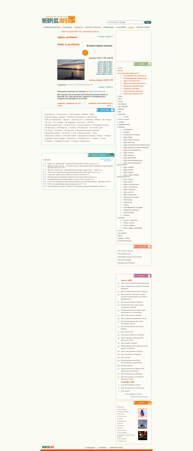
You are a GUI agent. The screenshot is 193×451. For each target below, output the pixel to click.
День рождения (122, 438)
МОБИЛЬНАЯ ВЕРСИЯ (52, 27)
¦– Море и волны (125, 223)
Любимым (89, 119)
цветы (120, 235)
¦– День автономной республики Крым (133, 145)
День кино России (127, 332)
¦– (125, 179)
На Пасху (73, 127)
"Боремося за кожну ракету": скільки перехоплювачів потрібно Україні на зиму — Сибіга (73, 170)
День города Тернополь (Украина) (132, 335)
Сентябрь (138, 394)
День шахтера (125, 357)
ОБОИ (131, 27)
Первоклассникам (84, 133)
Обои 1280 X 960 (104, 72)
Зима (120, 96)
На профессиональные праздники (88, 130)
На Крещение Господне (101, 125)
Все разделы (107, 160)
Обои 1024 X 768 (104, 64)
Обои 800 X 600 (105, 62)
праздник (121, 127)
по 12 (103, 91)
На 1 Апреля (107, 119)
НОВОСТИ (79, 27)
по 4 (93, 91)
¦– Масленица (124, 200)
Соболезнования (122, 432)
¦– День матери (125, 170)
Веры (92, 114)
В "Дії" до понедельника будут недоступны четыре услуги (64, 184)
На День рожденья (84, 125)
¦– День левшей (125, 167)
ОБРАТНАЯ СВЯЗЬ (116, 448)
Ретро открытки (122, 430)
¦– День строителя (126, 189)
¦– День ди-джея (125, 155)
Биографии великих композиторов (130, 257)
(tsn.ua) (97, 163)
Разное (100, 136)
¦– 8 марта (123, 132)
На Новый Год (62, 127)
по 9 (97, 91)
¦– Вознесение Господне (128, 135)
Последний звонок (69, 136)
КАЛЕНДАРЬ (68, 27)
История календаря (124, 260)
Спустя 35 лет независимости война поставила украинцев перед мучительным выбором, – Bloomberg (76, 181)
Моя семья (121, 414)
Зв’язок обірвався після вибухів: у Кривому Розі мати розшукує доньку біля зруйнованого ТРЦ (75, 186)
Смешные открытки (123, 411)
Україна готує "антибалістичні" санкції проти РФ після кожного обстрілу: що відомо (71, 163)
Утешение (48, 141)
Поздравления (122, 421)
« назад (101, 36)
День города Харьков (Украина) (131, 302)
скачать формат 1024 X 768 (101, 80)
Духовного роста (77, 119)
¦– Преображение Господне (130, 207)
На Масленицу (50, 127)
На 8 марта (81, 122)
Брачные (85, 114)
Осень (120, 101)
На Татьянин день (97, 127)
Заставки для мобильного (128, 73)
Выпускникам (92, 117)
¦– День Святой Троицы (128, 140)
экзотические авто (124, 241)
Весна (120, 70)
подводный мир (124, 124)
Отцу (74, 133)
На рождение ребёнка (52, 133)
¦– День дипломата (126, 158)
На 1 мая (48, 122)
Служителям (71, 138)
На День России (70, 125)
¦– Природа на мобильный (130, 86)
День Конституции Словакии (131, 385)
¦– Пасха (123, 205)
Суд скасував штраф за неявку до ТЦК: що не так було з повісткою (66, 174)
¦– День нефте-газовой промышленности (128, 176)
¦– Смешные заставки (128, 88)
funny (120, 68)
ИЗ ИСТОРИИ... (122, 27)
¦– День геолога (125, 152)
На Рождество (83, 127)
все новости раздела (105, 159)
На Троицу (49, 130)
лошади (121, 122)
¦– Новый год (124, 202)
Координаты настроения (126, 263)
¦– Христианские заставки (130, 91)
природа (121, 218)
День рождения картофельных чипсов (134, 318)
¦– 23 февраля (125, 129)
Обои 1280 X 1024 (104, 74)
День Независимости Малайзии (131, 374)
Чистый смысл (85, 141)
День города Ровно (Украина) (131, 354)
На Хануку (58, 130)
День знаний (125, 391)
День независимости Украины (131, 315)
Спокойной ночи (84, 138)
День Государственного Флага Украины (134, 291)
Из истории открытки (125, 251)
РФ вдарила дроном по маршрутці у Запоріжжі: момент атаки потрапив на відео (70, 177)
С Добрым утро (122, 441)
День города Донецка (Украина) (132, 351)
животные (121, 114)
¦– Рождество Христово (128, 210)
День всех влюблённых (53, 119)
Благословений (75, 114)
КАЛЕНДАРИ (90, 448)
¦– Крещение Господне (128, 197)
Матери (97, 119)
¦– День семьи (125, 182)
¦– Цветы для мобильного (130, 94)
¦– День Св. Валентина (128, 81)
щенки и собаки (124, 238)
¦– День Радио (125, 137)
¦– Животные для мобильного (131, 83)
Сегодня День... (122, 409)
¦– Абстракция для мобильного (132, 78)
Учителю (75, 141)
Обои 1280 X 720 (104, 68)
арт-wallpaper (123, 106)
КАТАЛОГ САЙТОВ (143, 27)
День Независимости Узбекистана (132, 388)
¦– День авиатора (126, 142)
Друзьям (66, 119)
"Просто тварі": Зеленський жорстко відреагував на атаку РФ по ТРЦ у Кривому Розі (71, 172)
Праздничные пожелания (86, 136)
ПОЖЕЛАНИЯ (108, 27)
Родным (107, 136)
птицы (120, 230)
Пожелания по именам (53, 136)
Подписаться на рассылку (140, 397)
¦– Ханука (123, 215)
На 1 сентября (58, 122)
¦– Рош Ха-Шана (125, 212)
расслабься (122, 233)
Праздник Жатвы (127, 366)
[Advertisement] (96, 7)
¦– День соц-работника (128, 184)
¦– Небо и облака (126, 225)
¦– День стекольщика (127, 187)
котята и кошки (123, 119)
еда (119, 111)
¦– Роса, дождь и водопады (129, 228)
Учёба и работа (122, 416)
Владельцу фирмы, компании (55, 117)
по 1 (88, 91)
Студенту (95, 138)
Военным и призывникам (76, 117)
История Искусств (124, 254)
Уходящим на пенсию (62, 141)
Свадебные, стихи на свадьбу (55, 138)
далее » (110, 36)
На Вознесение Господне (53, 125)
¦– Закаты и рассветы (127, 220)
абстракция (122, 104)
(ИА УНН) (62, 167)
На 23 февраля (70, 122)
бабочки (121, 109)
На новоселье (69, 130)
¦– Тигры (122, 117)
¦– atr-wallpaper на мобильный (131, 76)
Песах (95, 133)
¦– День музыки (125, 172)
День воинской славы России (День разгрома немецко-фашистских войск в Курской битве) (134, 297)
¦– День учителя (125, 192)
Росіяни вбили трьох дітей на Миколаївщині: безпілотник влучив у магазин (69, 179)
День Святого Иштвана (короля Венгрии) (135, 283)
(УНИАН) (107, 181)
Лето (120, 99)
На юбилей (66, 133)
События (120, 418)
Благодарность (50, 114)
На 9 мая (90, 122)
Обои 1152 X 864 (105, 66)
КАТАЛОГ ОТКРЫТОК (93, 27)
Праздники (121, 407)
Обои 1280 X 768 (104, 70)
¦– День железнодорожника (129, 160)
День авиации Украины (129, 343)
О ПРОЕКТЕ (102, 448)
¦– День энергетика (126, 194)
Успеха (103, 138)
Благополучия (62, 114)
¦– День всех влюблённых (129, 150)
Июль (127, 394)
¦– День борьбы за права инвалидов (133, 147)
